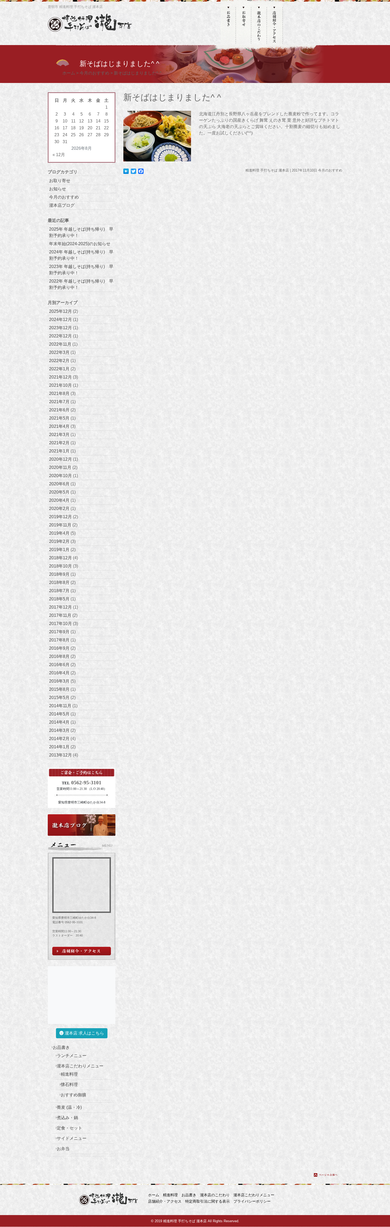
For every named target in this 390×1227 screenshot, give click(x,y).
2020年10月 (60, 475)
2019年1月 (59, 549)
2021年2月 (59, 443)
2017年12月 (60, 607)
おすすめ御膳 (73, 1095)
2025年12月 (60, 311)
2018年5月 (59, 599)
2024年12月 (60, 319)
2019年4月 (59, 533)
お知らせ (57, 189)
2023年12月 (60, 328)
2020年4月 (59, 500)
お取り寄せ (59, 180)
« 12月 (59, 154)
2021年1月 (59, 451)
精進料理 (69, 1074)
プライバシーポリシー (252, 1201)
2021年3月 (59, 434)
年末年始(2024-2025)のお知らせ (79, 243)
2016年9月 (59, 648)
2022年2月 (59, 360)
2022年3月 (59, 352)
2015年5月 (59, 697)
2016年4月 (59, 673)
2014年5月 (59, 714)
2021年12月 (60, 377)
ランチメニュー (71, 1055)
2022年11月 (60, 344)
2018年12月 (60, 558)
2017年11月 (60, 615)
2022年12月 (60, 336)
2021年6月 (59, 410)
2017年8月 (59, 640)
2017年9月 (59, 632)
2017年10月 (60, 623)
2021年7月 (59, 401)
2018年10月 (60, 566)
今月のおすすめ (64, 197)
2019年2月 (59, 541)
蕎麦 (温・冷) (69, 1107)
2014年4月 (59, 722)
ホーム (153, 1195)
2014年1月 (59, 747)
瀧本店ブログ (62, 205)
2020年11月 (60, 467)
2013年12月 (60, 755)
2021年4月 (59, 426)
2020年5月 (59, 492)
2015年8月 (59, 689)
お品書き (61, 1047)
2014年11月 (60, 705)
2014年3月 (59, 730)
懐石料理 (69, 1084)
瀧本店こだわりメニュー (80, 1066)
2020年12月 (60, 459)
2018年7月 (59, 590)
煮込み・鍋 (67, 1117)
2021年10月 (60, 385)
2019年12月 (60, 516)
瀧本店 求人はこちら (84, 1033)
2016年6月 (59, 664)
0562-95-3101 (86, 782)
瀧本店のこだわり (215, 1195)
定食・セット (69, 1128)
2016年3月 (59, 681)
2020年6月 (59, 484)
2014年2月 (59, 738)
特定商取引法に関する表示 (207, 1201)
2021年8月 (59, 393)
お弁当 (63, 1148)
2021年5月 (59, 418)
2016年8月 (59, 656)
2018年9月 (59, 574)
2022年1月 (59, 369)
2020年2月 (59, 508)
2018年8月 (59, 582)
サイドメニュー (71, 1138)
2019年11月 (60, 525)
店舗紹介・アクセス (164, 1201)
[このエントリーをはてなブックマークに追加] (126, 171)
